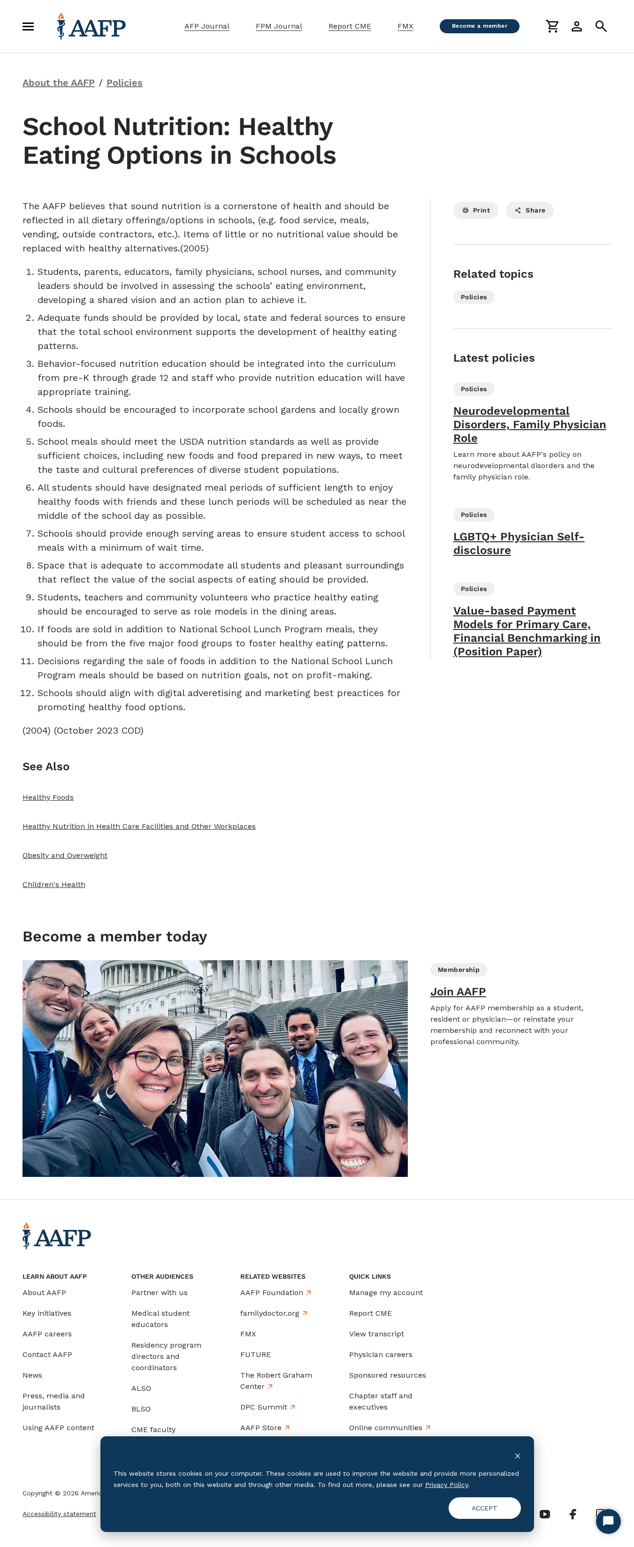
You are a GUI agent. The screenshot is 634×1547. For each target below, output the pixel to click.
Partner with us (159, 1292)
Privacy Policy (446, 1484)
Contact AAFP (47, 1354)
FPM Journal (279, 26)
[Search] (601, 26)
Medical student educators (160, 1319)
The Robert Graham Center (276, 1381)
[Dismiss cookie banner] (517, 1455)
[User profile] (576, 26)
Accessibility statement (59, 1513)
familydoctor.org (269, 1313)
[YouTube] (545, 1514)
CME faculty (153, 1429)
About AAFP (44, 1292)
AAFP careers (47, 1333)
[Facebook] (573, 1514)
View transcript (376, 1333)
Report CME (349, 26)
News (32, 1375)
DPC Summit (263, 1407)
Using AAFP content (58, 1427)
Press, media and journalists (54, 1401)
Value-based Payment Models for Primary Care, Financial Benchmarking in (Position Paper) (527, 631)
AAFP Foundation (271, 1292)
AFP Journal (206, 26)
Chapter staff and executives (380, 1401)
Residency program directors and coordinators (166, 1356)
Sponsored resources (387, 1375)
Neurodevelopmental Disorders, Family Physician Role (529, 424)
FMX (405, 26)
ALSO (141, 1388)
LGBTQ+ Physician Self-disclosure (519, 543)
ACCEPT (484, 1508)
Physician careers (380, 1354)
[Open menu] (28, 26)
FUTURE (255, 1354)
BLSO (141, 1408)
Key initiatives (47, 1313)
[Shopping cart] (552, 26)
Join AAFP (458, 991)
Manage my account (386, 1292)
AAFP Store (261, 1427)
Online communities (385, 1427)
